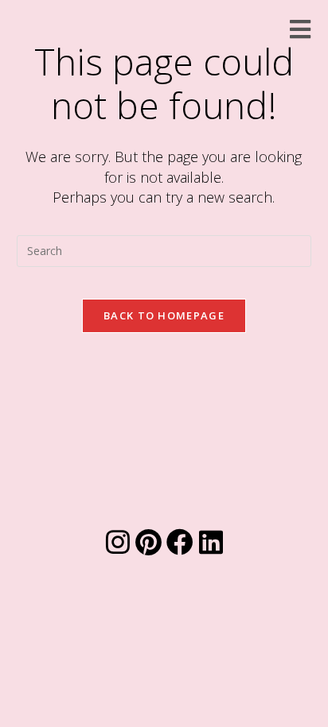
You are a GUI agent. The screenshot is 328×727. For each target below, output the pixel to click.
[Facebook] (179, 541)
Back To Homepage (164, 315)
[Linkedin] (211, 541)
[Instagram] (117, 541)
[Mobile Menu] (300, 29)
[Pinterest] (148, 541)
